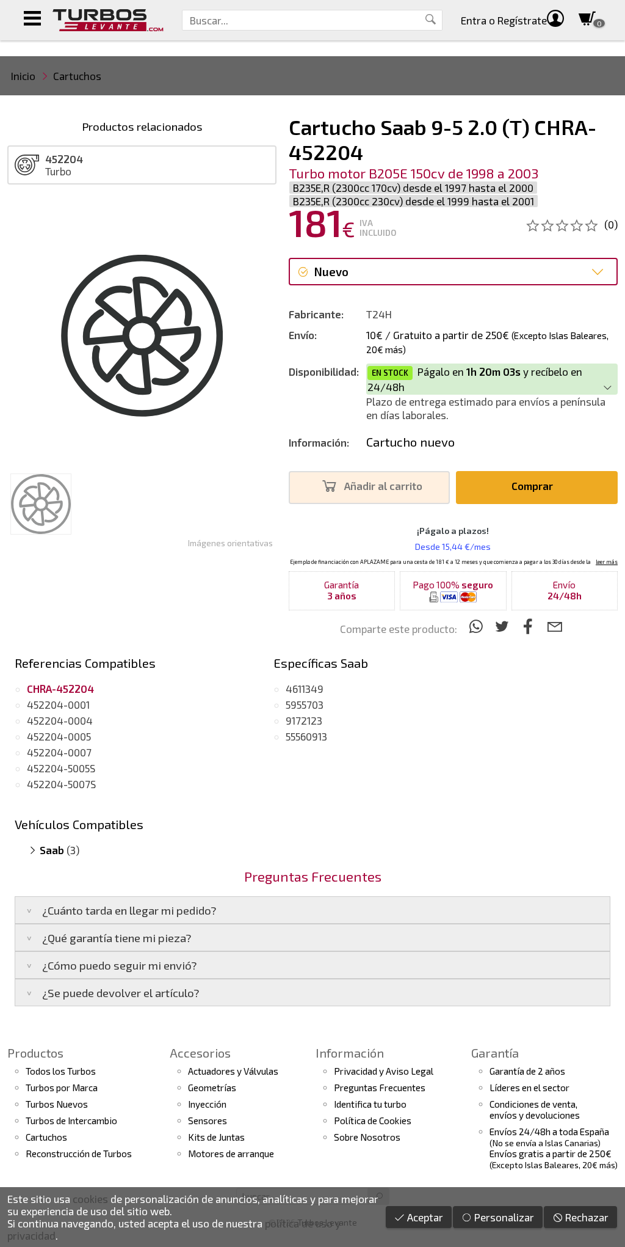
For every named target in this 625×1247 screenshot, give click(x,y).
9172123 (304, 720)
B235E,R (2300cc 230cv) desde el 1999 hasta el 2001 (413, 201)
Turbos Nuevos (57, 1104)
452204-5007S (61, 784)
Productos (35, 1052)
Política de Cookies (372, 1120)
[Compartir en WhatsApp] (477, 626)
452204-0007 (59, 752)
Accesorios (200, 1052)
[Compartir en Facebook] (530, 626)
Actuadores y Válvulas (233, 1071)
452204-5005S (61, 768)
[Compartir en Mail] (554, 626)
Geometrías (212, 1087)
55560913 (306, 736)
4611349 (304, 688)
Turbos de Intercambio (71, 1120)
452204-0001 (58, 704)
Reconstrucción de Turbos (79, 1153)
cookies (90, 1199)
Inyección (207, 1104)
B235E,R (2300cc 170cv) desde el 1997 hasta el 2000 (413, 187)
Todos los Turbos (61, 1071)
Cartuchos (77, 76)
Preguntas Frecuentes (379, 1087)
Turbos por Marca (62, 1087)
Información (350, 1052)
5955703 (304, 704)
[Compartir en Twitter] (504, 626)
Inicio (23, 76)
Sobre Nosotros (367, 1137)
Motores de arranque (231, 1153)
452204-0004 (60, 720)
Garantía (495, 1052)
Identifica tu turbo (370, 1104)
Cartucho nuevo (410, 441)
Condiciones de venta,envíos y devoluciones (535, 1110)
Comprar (533, 486)
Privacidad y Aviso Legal (383, 1071)
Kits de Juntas (216, 1137)
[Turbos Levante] (108, 20)
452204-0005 (59, 736)
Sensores (207, 1120)
